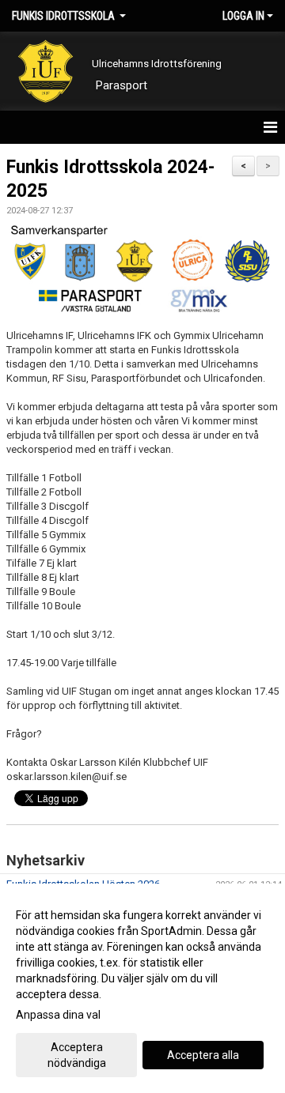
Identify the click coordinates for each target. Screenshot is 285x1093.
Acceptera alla (203, 1055)
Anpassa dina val (58, 1014)
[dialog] (142, 988)
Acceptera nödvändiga (77, 1055)
